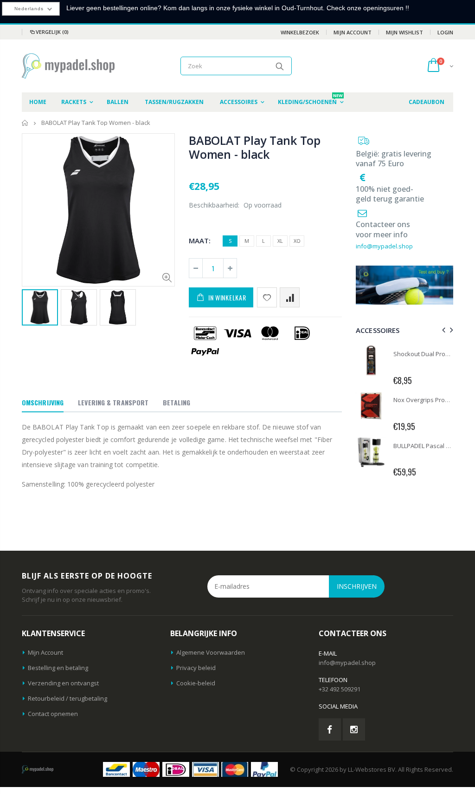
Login (445, 32)
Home (25, 123)
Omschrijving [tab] (43, 402)
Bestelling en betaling (58, 668)
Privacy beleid (196, 668)
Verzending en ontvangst (63, 683)
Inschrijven (357, 586)
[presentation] (442, 330)
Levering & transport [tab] (113, 402)
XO (297, 240)
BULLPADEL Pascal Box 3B (429, 446)
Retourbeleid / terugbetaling (67, 698)
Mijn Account (353, 32)
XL (280, 240)
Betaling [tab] (176, 402)
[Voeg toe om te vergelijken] (290, 297)
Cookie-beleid (195, 683)
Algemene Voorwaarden (210, 652)
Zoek (280, 66)
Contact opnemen (53, 713)
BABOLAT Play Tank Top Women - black (255, 147)
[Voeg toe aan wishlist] (267, 297)
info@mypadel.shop (384, 246)
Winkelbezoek (300, 32)
